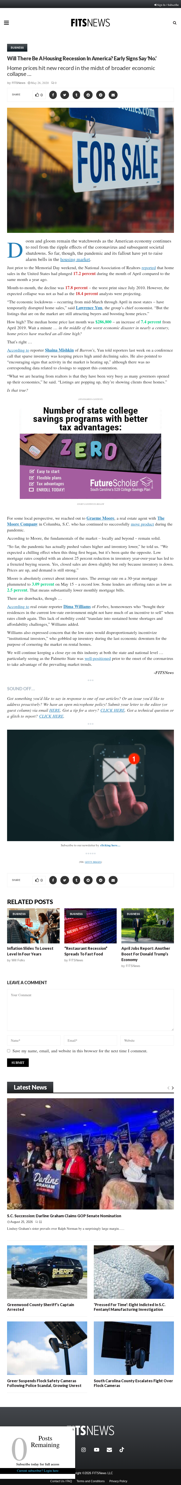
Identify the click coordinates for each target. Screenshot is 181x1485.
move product (142, 524)
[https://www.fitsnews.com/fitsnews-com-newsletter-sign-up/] (90, 785)
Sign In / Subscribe (168, 5)
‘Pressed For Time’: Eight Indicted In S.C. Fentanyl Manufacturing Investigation (129, 1307)
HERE (54, 710)
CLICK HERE (112, 710)
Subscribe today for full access (37, 1464)
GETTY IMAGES (93, 862)
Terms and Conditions (91, 1481)
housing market (75, 259)
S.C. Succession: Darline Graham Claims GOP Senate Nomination (64, 1216)
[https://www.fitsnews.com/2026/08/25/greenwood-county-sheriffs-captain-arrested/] (47, 1272)
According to (18, 350)
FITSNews (18, 83)
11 (40, 1222)
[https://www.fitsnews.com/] (90, 1430)
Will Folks (18, 960)
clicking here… (110, 845)
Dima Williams (77, 606)
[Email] (112, 1449)
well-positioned (98, 658)
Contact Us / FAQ (61, 1481)
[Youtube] (99, 1449)
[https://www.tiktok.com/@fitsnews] (122, 1449)
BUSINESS (17, 47)
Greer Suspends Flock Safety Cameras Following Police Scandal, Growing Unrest (44, 1383)
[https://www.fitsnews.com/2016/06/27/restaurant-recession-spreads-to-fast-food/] (90, 925)
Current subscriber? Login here (37, 1470)
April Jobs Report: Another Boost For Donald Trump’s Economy (145, 954)
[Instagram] (86, 1449)
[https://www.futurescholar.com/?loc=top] (90, 497)
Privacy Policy (118, 1481)
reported (149, 267)
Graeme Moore (100, 518)
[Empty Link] (168, 1087)
